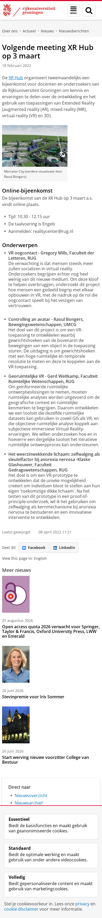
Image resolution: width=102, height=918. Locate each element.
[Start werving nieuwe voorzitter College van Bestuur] (16, 724)
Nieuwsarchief (29, 803)
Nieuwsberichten (74, 30)
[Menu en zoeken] (73, 10)
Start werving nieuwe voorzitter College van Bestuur (45, 759)
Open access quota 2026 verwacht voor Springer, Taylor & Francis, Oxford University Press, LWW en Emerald (51, 631)
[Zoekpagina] (89, 10)
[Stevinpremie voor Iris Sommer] (16, 664)
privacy (82, 903)
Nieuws (47, 30)
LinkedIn (67, 547)
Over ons (10, 30)
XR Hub (16, 78)
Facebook (37, 547)
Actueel (29, 30)
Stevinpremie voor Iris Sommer (33, 696)
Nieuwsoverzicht (31, 795)
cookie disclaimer (21, 909)
